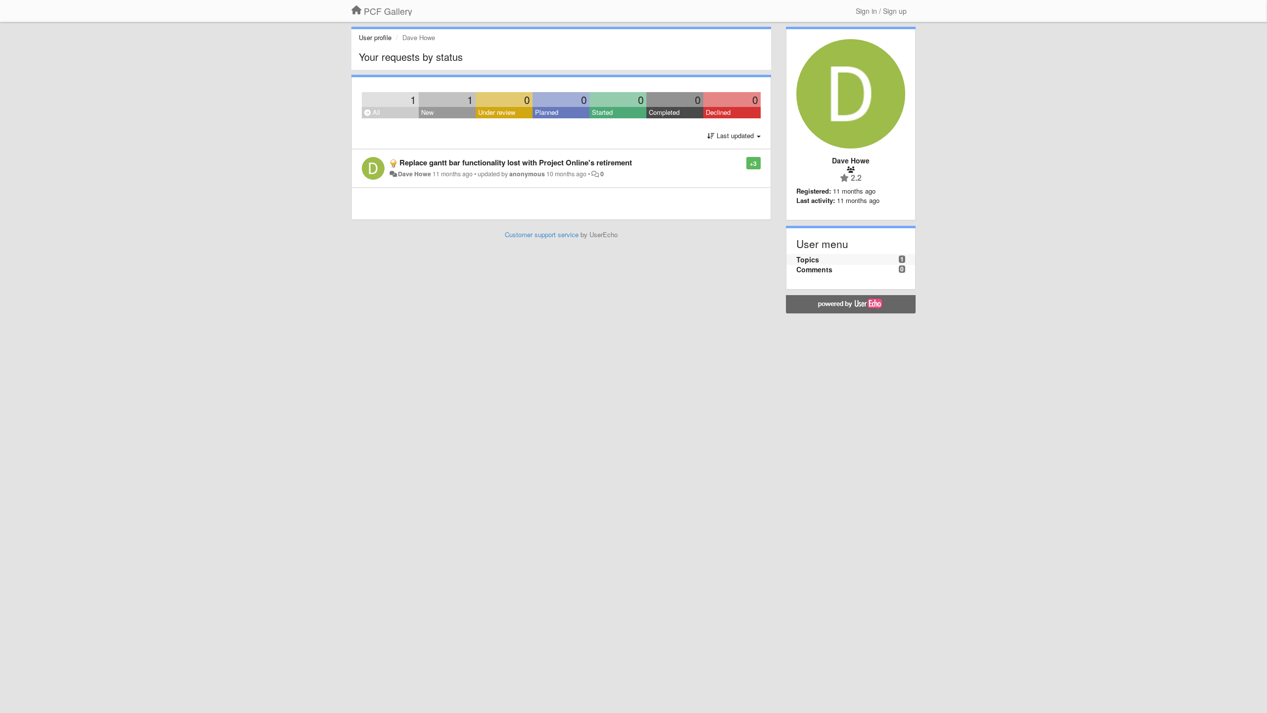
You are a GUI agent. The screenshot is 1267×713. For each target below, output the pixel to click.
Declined (718, 112)
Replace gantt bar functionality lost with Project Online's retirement (515, 162)
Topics (807, 259)
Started (602, 112)
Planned (546, 112)
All (375, 112)
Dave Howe (414, 173)
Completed (664, 112)
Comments (814, 269)
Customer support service (542, 234)
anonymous (527, 173)
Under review (496, 112)
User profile (375, 37)
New (427, 112)
